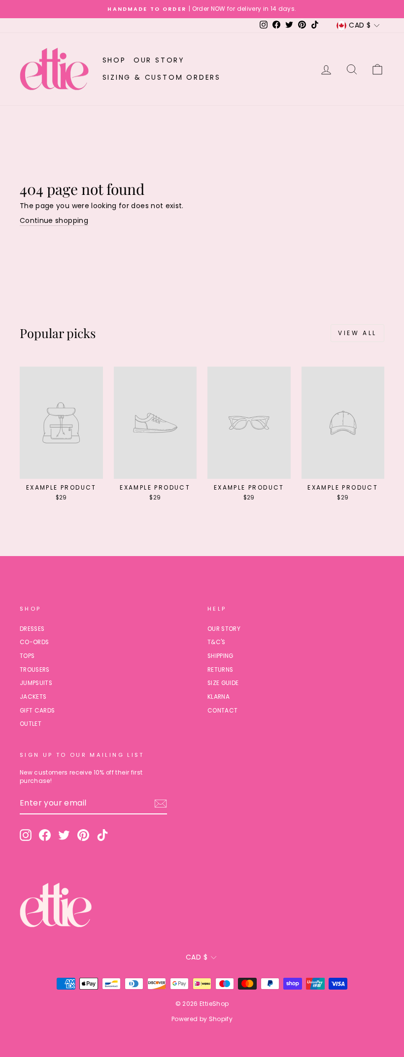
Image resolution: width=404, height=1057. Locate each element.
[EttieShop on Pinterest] (83, 835)
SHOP (114, 60)
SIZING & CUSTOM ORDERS (161, 77)
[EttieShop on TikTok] (102, 835)
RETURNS (220, 670)
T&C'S (216, 642)
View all (357, 333)
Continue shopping (54, 220)
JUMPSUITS (36, 683)
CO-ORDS (34, 642)
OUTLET (30, 724)
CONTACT (222, 711)
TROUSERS (35, 670)
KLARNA (218, 697)
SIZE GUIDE (223, 683)
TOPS (27, 656)
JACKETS (33, 697)
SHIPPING (220, 656)
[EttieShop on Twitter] (64, 835)
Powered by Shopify (202, 1019)
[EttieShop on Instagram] (26, 835)
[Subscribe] (160, 803)
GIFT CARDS (37, 711)
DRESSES (32, 629)
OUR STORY (159, 60)
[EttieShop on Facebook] (45, 835)
